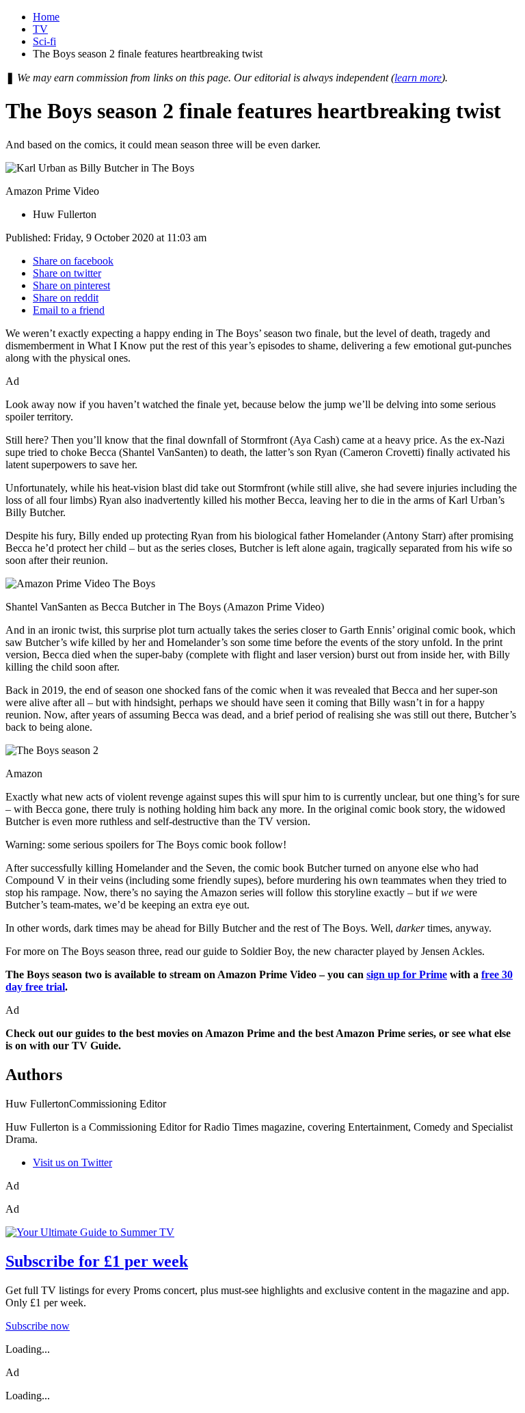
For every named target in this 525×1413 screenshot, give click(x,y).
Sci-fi (44, 41)
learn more (418, 77)
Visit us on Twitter (72, 1162)
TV (40, 29)
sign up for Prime (406, 974)
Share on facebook (73, 261)
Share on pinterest (71, 285)
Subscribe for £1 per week (96, 1261)
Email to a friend (69, 310)
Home (46, 17)
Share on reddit (65, 298)
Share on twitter (67, 273)
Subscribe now (37, 1326)
